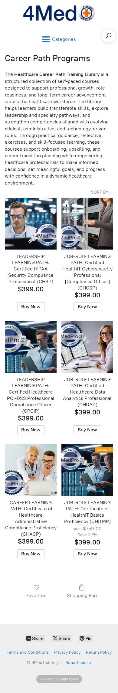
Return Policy (99, 652)
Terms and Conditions (28, 652)
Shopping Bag (82, 595)
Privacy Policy (67, 652)
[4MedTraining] (59, 13)
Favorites (36, 595)
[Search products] (108, 35)
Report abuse (78, 662)
